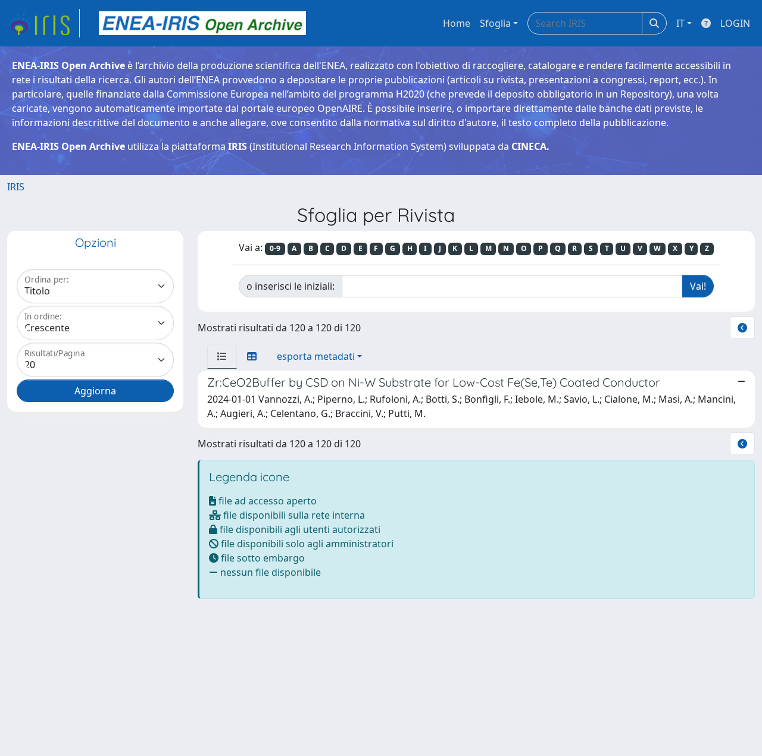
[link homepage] (43, 23)
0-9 (275, 248)
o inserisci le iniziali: (290, 286)
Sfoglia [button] (495, 23)
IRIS (15, 186)
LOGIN (735, 23)
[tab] (222, 356)
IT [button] (680, 23)
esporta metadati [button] (316, 356)
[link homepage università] (202, 23)
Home (456, 23)
